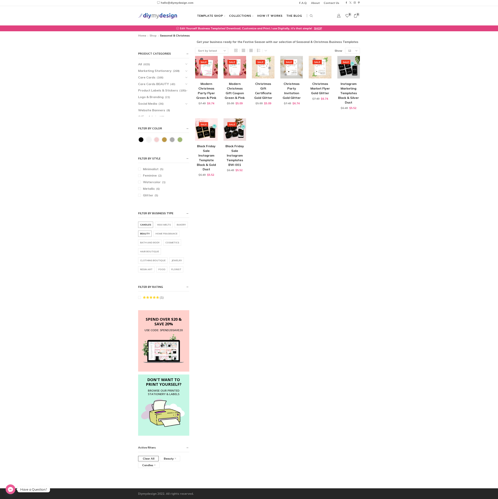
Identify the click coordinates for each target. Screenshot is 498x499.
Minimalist (151, 169)
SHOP (318, 28)
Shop (153, 35)
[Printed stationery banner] (163, 413)
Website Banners (151, 110)
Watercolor (152, 182)
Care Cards (146, 77)
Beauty (169, 458)
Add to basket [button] (205, 75)
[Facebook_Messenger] (10, 489)
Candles (147, 465)
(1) (161, 297)
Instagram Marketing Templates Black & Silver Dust (348, 93)
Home (142, 35)
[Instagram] (355, 3)
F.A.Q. (303, 3)
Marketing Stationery (155, 71)
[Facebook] (346, 3)
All (140, 64)
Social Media (147, 103)
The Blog (294, 15)
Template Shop (210, 15)
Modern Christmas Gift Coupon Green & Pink (235, 91)
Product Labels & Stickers (158, 90)
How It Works (269, 15)
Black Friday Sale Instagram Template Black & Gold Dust (206, 157)
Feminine (150, 175)
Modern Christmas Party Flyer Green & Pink (206, 91)
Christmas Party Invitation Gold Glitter (292, 91)
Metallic (149, 189)
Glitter (148, 195)
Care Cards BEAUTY (153, 84)
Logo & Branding (151, 97)
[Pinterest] (359, 3)
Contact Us (331, 3)
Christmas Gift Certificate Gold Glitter (263, 91)
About (315, 3)
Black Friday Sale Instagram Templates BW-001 (234, 155)
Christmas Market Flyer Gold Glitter (320, 88)
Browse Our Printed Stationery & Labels (164, 392)
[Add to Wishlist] (211, 75)
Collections (240, 15)
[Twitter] (350, 3)
